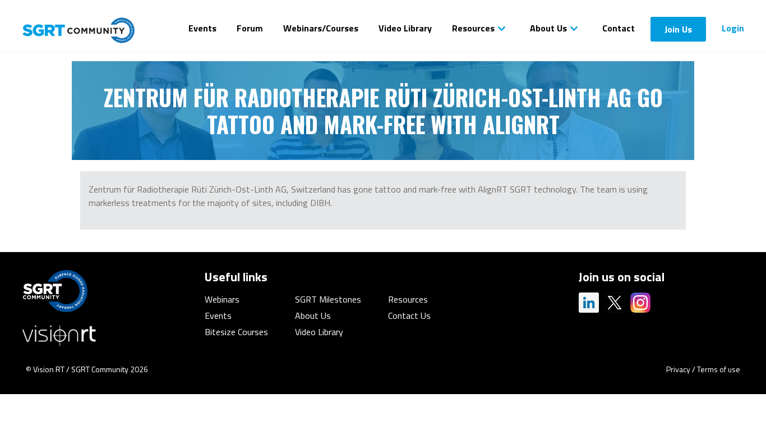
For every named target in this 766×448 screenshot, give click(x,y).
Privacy (678, 369)
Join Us (678, 29)
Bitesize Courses (236, 332)
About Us (548, 28)
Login (733, 28)
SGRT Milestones (328, 299)
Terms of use (718, 369)
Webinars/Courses (320, 28)
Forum (250, 28)
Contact (618, 28)
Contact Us (409, 315)
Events (202, 28)
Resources (473, 28)
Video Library (405, 28)
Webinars (222, 299)
